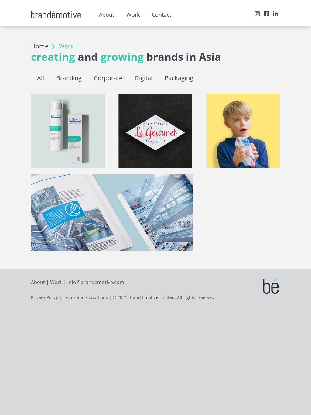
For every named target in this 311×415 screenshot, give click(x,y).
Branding (69, 78)
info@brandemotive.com (95, 282)
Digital (143, 78)
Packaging (179, 78)
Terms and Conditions (85, 297)
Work (56, 282)
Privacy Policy (44, 297)
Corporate (108, 78)
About (38, 282)
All (40, 78)
